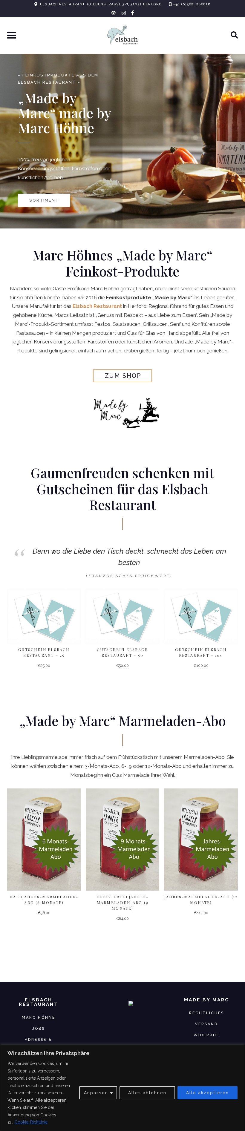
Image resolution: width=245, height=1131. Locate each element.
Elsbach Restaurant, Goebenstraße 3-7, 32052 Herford (101, 4)
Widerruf (207, 1035)
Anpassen (96, 1092)
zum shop (123, 375)
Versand (206, 1024)
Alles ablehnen (147, 1092)
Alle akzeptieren (207, 1092)
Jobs (38, 1028)
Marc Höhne (38, 1017)
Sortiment (44, 200)
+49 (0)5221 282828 (192, 4)
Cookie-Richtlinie (31, 1122)
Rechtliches (206, 1013)
